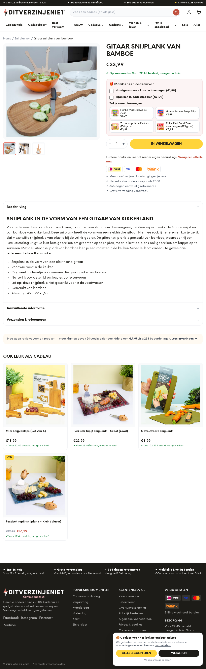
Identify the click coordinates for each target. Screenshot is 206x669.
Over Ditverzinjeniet (132, 607)
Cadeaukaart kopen (132, 630)
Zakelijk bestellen (131, 613)
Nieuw (78, 25)
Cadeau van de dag (86, 596)
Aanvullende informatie (103, 308)
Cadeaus (94, 25)
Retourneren (127, 602)
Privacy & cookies (130, 624)
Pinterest (46, 618)
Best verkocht (58, 25)
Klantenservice (129, 596)
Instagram (29, 618)
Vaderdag (79, 613)
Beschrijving (103, 207)
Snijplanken (22, 38)
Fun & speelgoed (161, 25)
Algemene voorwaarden (135, 619)
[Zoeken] (176, 12)
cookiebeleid (163, 645)
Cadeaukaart (37, 25)
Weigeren (179, 653)
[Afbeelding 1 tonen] (9, 148)
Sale (185, 25)
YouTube (9, 625)
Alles (197, 25)
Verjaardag (80, 602)
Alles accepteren (136, 653)
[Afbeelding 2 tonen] (24, 148)
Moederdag (81, 607)
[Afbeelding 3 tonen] (38, 148)
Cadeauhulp (14, 25)
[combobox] (125, 12)
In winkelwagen (166, 144)
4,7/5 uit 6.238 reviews (189, 2)
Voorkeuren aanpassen (157, 660)
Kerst (76, 619)
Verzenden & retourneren (103, 319)
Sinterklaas (80, 624)
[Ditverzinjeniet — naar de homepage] (34, 12)
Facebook (11, 618)
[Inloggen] (189, 12)
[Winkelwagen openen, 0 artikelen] (199, 12)
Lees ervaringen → (184, 338)
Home (7, 38)
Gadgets (115, 25)
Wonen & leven (135, 25)
